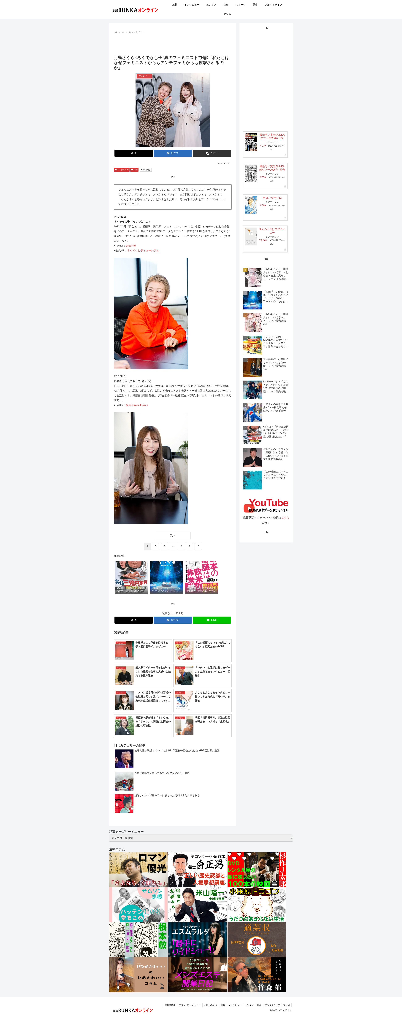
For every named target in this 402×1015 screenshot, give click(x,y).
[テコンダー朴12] (251, 205)
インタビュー (123, 170)
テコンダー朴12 (272, 197)
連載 (223, 1005)
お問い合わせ (210, 1005)
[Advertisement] (173, 43)
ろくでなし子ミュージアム (143, 250)
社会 (136, 170)
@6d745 (131, 245)
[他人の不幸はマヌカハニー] (251, 236)
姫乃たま (147, 170)
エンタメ (249, 1005)
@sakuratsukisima (137, 405)
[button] (212, 153)
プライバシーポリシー (190, 1005)
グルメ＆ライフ (272, 1005)
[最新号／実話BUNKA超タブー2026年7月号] (251, 173)
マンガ (286, 1005)
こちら (285, 517)
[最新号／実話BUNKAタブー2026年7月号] (251, 142)
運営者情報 (170, 1005)
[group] (131, 578)
